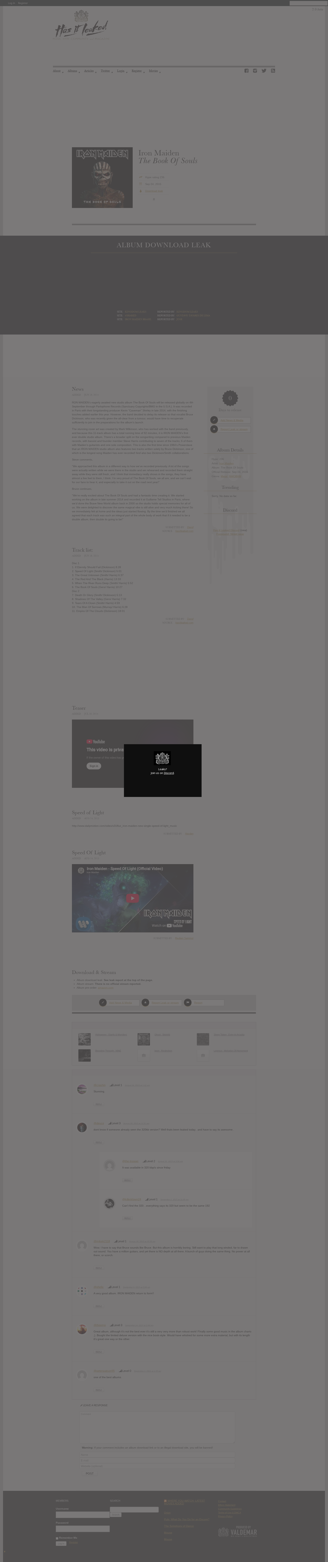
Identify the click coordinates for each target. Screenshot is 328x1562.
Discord (169, 773)
